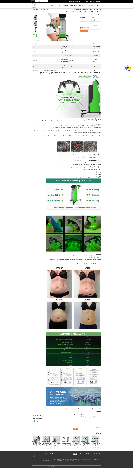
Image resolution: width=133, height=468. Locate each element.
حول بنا (79, 453)
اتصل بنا (88, 5)
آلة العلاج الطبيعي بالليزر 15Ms (92, 408)
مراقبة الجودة (82, 5)
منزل (33, 9)
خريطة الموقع (97, 453)
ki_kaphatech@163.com (94, 462)
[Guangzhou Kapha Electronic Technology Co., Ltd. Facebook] (34, 456)
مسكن (51, 5)
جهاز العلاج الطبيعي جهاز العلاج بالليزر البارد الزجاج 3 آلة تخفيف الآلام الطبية (36, 444)
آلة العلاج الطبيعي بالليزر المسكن (81, 408)
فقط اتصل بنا (51, 466)
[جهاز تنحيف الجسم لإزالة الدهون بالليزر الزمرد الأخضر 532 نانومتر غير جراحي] (66, 439)
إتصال (91, 453)
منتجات (59, 5)
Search (33, 1)
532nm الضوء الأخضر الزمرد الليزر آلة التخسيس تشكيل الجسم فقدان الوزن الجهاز (56, 445)
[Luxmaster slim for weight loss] (59, 27)
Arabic (72, 1)
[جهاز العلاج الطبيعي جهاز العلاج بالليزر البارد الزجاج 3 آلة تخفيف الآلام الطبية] (37, 439)
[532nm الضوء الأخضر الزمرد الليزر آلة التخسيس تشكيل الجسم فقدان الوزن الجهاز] (56, 439)
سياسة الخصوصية (76, 459)
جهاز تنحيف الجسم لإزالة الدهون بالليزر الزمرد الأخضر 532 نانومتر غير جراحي (66, 445)
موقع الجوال (97, 463)
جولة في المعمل (73, 5)
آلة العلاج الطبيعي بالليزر (43, 9)
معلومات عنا (65, 5)
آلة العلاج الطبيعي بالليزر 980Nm (69, 408)
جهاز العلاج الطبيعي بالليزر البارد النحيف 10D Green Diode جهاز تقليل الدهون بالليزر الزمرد (96, 445)
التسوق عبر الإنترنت (95, 5)
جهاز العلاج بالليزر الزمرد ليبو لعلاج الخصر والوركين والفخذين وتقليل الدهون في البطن (76, 445)
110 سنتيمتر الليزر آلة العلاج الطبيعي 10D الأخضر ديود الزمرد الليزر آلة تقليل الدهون (86, 445)
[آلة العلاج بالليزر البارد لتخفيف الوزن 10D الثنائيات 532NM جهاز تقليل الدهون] (35, 23)
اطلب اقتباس (78, 1)
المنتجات (36, 9)
